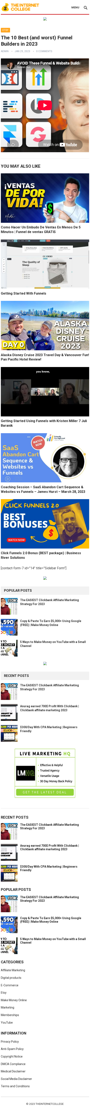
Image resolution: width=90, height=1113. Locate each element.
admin (5, 51)
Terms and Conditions (15, 1086)
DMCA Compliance (13, 1064)
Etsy (5, 30)
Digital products (11, 977)
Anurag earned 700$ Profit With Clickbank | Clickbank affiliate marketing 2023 (49, 847)
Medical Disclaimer (13, 1071)
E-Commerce (9, 985)
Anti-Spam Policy (12, 1049)
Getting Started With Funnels (23, 293)
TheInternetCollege (50, 1103)
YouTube (7, 1022)
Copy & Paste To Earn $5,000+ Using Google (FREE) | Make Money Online (50, 919)
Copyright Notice (12, 1056)
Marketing (7, 1007)
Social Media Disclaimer (16, 1079)
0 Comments (44, 51)
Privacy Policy (10, 1041)
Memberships (10, 1015)
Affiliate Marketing (13, 970)
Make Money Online (14, 1000)
